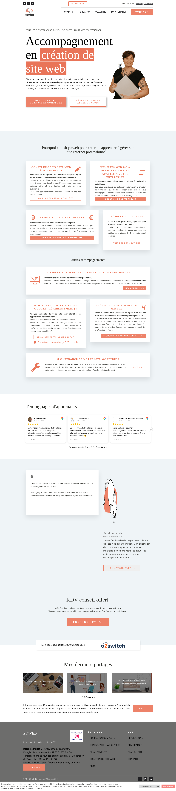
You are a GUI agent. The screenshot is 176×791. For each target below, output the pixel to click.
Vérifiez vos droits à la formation (62, 238)
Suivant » (90, 697)
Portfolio (77, 4)
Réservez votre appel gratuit (88, 102)
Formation (69, 12)
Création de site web (102, 759)
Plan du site (135, 752)
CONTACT (141, 12)
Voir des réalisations (126, 243)
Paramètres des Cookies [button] (150, 786)
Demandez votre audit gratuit (56, 337)
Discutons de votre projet (120, 199)
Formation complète (102, 738)
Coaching (100, 12)
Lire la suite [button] (28, 439)
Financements (98, 752)
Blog (143, 709)
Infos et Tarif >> (134, 288)
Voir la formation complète (55, 198)
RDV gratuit (135, 745)
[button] (151, 429)
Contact (133, 759)
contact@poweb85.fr (144, 4)
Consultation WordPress (105, 745)
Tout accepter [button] (168, 786)
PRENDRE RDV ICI (88, 622)
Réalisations (135, 738)
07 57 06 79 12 (128, 4)
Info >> (137, 367)
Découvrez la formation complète (46, 102)
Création (85, 12)
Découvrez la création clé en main (123, 336)
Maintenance (119, 12)
